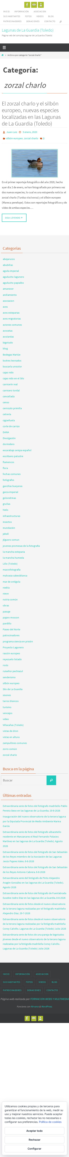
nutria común (10, 597)
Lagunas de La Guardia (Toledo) (28, 30)
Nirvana (35, 1004)
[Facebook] (27, 5)
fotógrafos (8, 478)
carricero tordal (11, 388)
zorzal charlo (31, 137)
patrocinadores (11, 633)
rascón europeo (11, 651)
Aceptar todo (34, 1130)
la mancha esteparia (14, 550)
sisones (7, 693)
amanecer (8, 287)
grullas (6, 502)
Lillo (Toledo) (10, 561)
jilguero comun (11, 538)
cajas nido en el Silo (13, 376)
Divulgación (9, 436)
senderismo (9, 675)
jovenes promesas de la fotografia (21, 543)
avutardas (8, 334)
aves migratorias (12, 316)
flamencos (8, 460)
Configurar (34, 1148)
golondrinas (9, 496)
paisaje (6, 609)
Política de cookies (50, 1121)
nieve (6, 591)
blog (5, 346)
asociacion (8, 299)
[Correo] (34, 5)
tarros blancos (11, 699)
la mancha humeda (13, 556)
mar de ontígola (11, 579)
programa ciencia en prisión (18, 639)
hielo (5, 508)
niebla (6, 585)
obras (6, 603)
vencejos (7, 711)
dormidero (9, 442)
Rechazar (34, 1139)
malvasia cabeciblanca (15, 573)
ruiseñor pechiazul (13, 669)
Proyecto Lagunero (13, 645)
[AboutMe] (41, 5)
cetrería (7, 412)
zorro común (10, 747)
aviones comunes (12, 322)
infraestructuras (11, 514)
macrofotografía (11, 567)
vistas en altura (11, 735)
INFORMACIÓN (21, 11)
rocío (5, 663)
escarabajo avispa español (17, 448)
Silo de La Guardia (12, 687)
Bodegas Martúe (11, 352)
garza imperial (10, 490)
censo (6, 400)
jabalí (6, 532)
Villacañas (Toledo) (13, 723)
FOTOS (28, 16)
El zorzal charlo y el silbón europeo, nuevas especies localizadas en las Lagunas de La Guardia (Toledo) (31, 113)
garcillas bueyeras (12, 484)
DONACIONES (33, 21)
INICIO (6, 11)
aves (5, 305)
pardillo (7, 621)
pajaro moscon (11, 615)
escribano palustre (13, 454)
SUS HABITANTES (11, 16)
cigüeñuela (9, 418)
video (6, 717)
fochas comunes (12, 472)
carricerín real (10, 382)
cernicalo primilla (12, 406)
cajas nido (8, 370)
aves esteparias (11, 310)
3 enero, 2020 (30, 131)
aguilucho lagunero (13, 275)
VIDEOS (39, 16)
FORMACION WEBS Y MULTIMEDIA (49, 997)
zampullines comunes (15, 741)
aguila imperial (11, 269)
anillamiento (10, 292)
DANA (6, 430)
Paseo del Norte (11, 627)
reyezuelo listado (12, 657)
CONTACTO (49, 21)
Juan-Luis (11, 131)
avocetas (8, 328)
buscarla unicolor (12, 364)
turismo (7, 705)
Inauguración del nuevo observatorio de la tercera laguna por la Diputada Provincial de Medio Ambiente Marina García (34, 819)
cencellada (9, 394)
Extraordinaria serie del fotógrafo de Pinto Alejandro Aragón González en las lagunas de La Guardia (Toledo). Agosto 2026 (33, 880)
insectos (7, 520)
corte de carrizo (11, 424)
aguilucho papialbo (13, 281)
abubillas (8, 263)
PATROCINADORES (12, 21)
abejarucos (9, 257)
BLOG (51, 16)
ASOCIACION (40, 11)
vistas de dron (10, 729)
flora (5, 466)
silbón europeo (14, 137)
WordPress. (46, 1004)
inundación (9, 526)
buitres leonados (12, 358)
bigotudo (8, 340)
